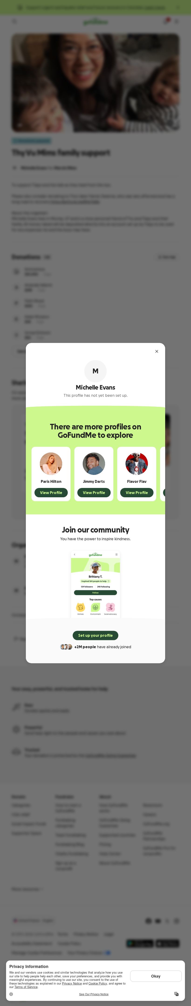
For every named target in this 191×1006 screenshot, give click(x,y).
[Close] (156, 351)
